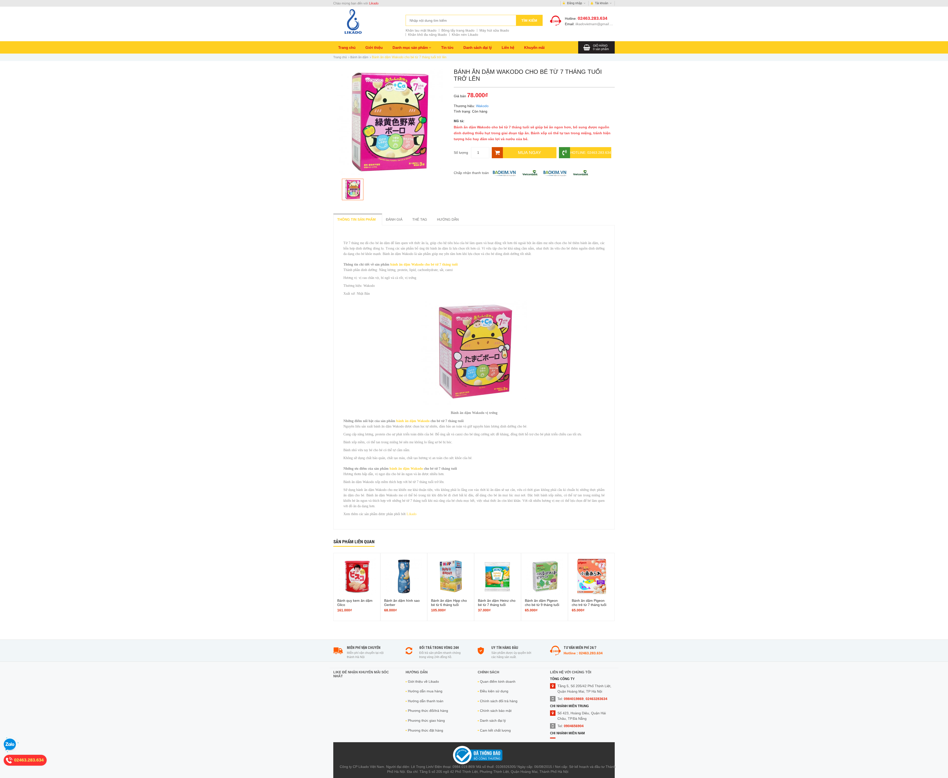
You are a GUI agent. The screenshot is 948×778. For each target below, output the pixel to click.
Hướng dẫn (448, 219)
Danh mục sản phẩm (411, 47)
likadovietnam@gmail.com (595, 24)
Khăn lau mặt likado (421, 30)
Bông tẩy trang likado (457, 30)
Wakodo (482, 106)
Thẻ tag (419, 219)
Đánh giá (394, 219)
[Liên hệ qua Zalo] (10, 745)
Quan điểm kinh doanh (497, 681)
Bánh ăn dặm (359, 57)
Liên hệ (508, 47)
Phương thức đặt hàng (425, 730)
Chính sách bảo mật (496, 711)
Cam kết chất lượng (495, 730)
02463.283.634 (592, 18)
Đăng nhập (574, 3)
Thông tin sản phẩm (356, 219)
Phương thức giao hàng (426, 720)
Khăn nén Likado (465, 35)
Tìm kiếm (529, 20)
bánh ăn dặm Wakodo (413, 421)
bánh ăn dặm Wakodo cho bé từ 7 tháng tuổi (424, 264)
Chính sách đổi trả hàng (498, 701)
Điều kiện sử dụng (494, 691)
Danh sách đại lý (477, 47)
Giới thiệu (374, 47)
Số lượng (461, 153)
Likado (373, 3)
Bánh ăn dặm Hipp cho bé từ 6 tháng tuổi (449, 603)
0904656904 (574, 726)
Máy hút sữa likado (494, 30)
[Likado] (353, 21)
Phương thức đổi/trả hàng (428, 711)
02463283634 (596, 699)
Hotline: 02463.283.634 (590, 153)
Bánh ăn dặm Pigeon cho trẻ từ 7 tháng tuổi (589, 603)
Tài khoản (601, 3)
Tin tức (447, 47)
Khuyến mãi (534, 47)
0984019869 (574, 699)
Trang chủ (347, 47)
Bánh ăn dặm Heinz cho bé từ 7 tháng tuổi (496, 603)
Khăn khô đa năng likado (427, 35)
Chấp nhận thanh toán (471, 173)
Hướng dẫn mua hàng (425, 691)
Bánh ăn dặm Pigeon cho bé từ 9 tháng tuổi (542, 603)
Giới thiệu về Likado (423, 681)
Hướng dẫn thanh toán (425, 701)
